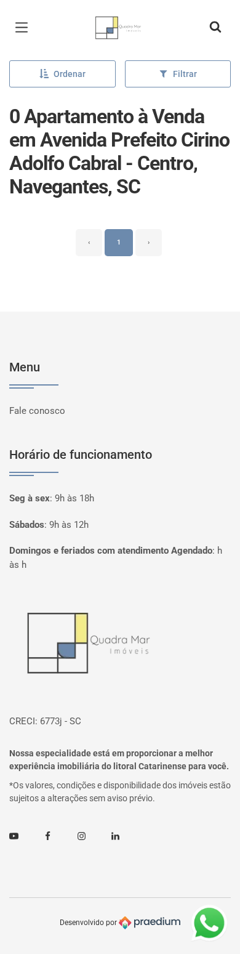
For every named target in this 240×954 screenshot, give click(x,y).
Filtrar (185, 74)
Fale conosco (37, 410)
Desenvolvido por (89, 922)
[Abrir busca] (215, 27)
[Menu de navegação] (24, 27)
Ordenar (70, 74)
